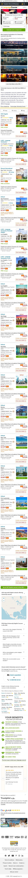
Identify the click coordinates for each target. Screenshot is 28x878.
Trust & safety (8, 868)
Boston (3, 693)
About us (15, 863)
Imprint (5, 866)
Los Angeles (4, 711)
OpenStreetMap (23, 618)
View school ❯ (21, 126)
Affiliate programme (17, 868)
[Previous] (1, 106)
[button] (1, 1)
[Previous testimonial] (3, 778)
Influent (3, 697)
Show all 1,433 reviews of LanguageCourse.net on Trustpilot (13, 803)
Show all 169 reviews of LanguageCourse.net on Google (13, 813)
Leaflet (18, 618)
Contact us (21, 863)
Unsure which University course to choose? (13, 667)
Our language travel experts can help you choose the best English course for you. (14, 670)
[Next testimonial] (25, 778)
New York (16, 697)
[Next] (26, 106)
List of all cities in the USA (13, 84)
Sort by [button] (15, 110)
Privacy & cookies (7, 863)
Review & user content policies (16, 866)
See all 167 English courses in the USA (13, 587)
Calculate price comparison (14, 29)
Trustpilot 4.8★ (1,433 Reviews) (11, 4)
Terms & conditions (9, 860)
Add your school (14, 871)
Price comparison (5, 106)
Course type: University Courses (18, 106)
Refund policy (19, 860)
